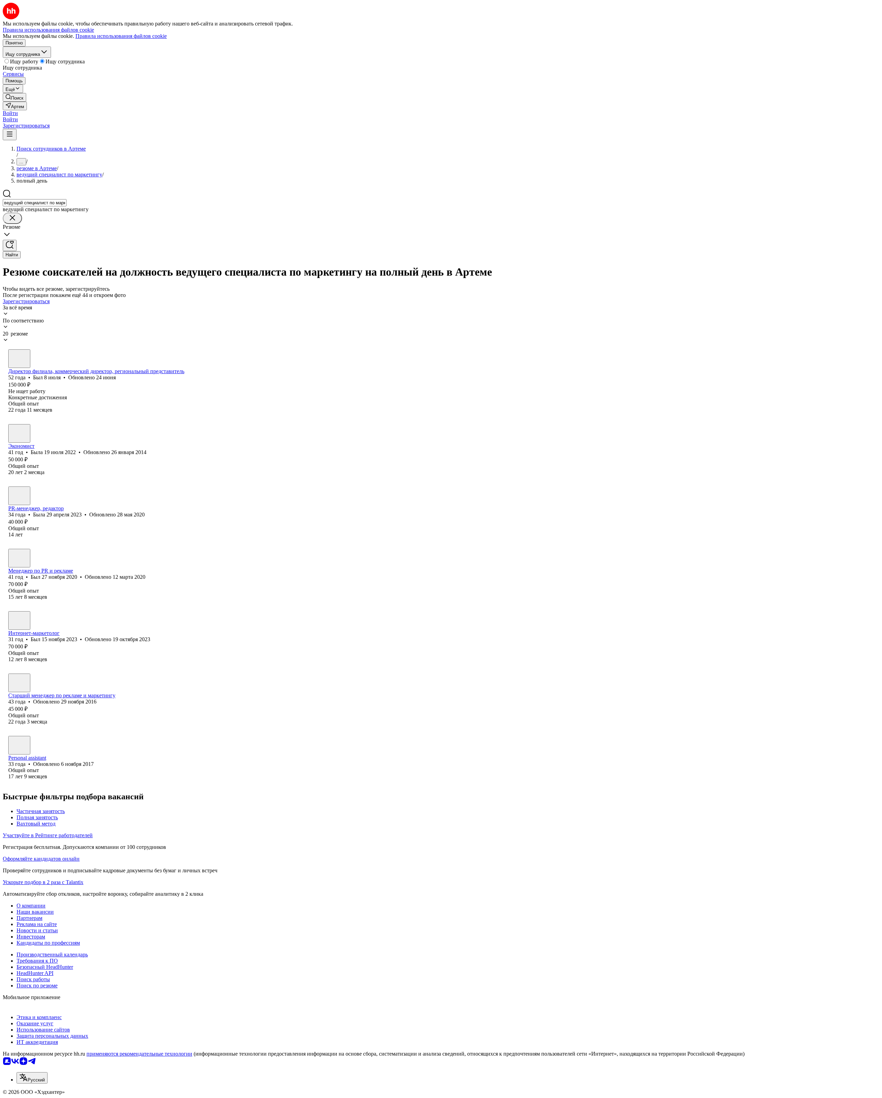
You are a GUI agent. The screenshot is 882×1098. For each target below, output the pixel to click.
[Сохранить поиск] (10, 245)
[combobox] (34, 202)
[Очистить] (12, 218)
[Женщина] (19, 433)
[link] (14, 97)
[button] (10, 113)
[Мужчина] (19, 358)
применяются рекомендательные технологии (139, 1054)
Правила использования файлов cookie (121, 36)
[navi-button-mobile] (10, 134)
